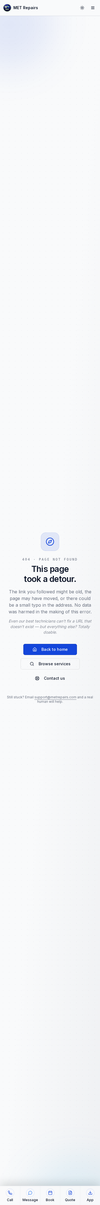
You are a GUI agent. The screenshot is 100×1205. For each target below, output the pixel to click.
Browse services (55, 663)
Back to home (54, 649)
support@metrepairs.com (55, 697)
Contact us (54, 678)
